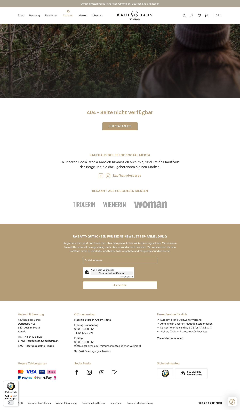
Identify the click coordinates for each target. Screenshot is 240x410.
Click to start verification (112, 273)
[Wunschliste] (199, 15)
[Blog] (114, 372)
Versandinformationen (170, 338)
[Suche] (184, 15)
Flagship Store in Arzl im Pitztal (92, 319)
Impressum (115, 403)
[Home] (134, 15)
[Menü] (16, 383)
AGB (20, 403)
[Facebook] (101, 175)
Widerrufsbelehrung (66, 403)
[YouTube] (101, 372)
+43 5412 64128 (32, 336)
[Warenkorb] (206, 15)
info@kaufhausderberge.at (42, 340)
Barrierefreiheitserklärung (140, 403)
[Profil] (191, 15)
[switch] (11, 402)
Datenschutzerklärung (93, 403)
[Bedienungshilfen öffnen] (232, 401)
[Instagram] (89, 372)
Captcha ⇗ (126, 277)
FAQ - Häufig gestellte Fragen (36, 345)
